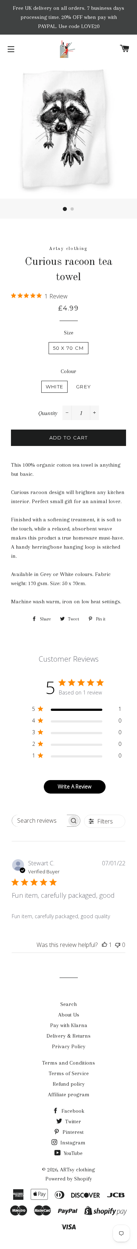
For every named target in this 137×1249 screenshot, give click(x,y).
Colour (68, 371)
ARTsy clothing (77, 1169)
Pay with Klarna (68, 1025)
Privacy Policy (68, 1046)
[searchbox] (39, 821)
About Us (68, 1014)
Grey (83, 386)
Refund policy (69, 1084)
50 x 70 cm (68, 348)
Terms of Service (69, 1073)
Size (68, 332)
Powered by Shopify (68, 1178)
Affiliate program (69, 1094)
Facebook (72, 1111)
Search (68, 1004)
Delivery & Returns (68, 1036)
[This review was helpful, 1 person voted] (104, 945)
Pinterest (72, 1132)
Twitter (72, 1121)
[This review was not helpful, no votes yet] (117, 945)
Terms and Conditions (68, 1063)
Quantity (47, 413)
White (55, 386)
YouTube (72, 1153)
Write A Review (74, 786)
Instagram (72, 1142)
